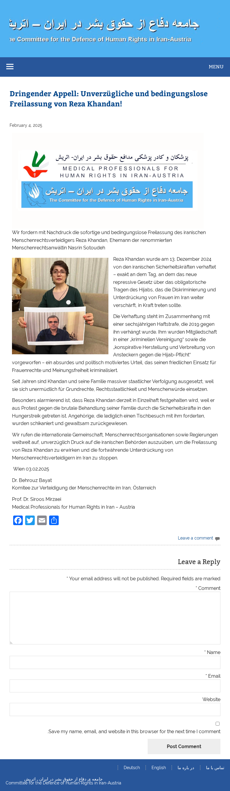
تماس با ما (215, 768)
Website (211, 699)
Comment (208, 588)
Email (212, 676)
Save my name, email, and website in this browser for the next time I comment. (134, 731)
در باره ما (186, 768)
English (159, 768)
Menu (216, 67)
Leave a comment (195, 537)
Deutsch (132, 768)
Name (212, 652)
